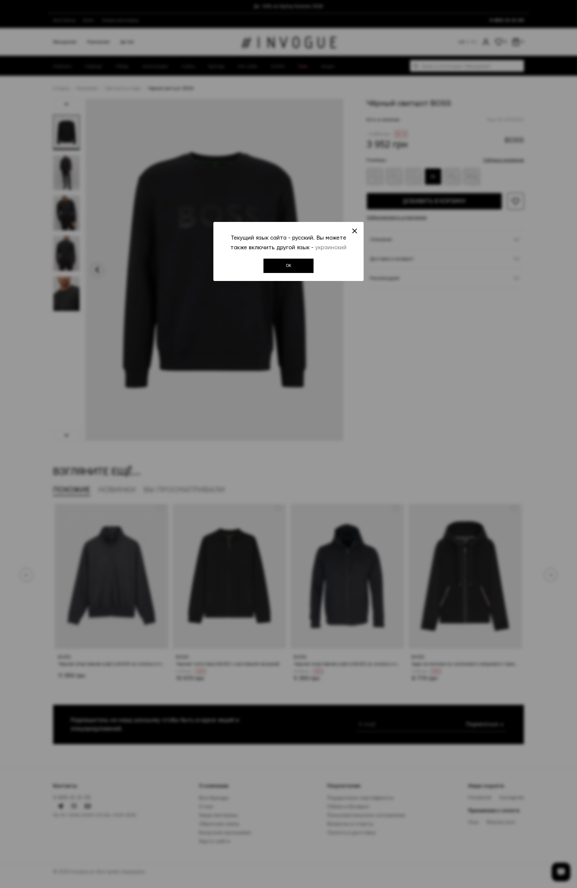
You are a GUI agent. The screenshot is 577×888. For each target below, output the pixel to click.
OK (289, 266)
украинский (331, 247)
